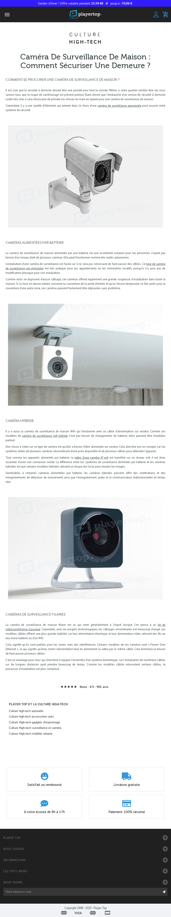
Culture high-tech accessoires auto (31, 716)
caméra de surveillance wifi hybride (45, 436)
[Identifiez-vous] (156, 14)
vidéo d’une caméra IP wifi (91, 458)
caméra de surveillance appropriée (119, 106)
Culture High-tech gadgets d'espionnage (34, 722)
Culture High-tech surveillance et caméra (35, 728)
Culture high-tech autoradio (26, 711)
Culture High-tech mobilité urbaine (30, 733)
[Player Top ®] (85, 14)
